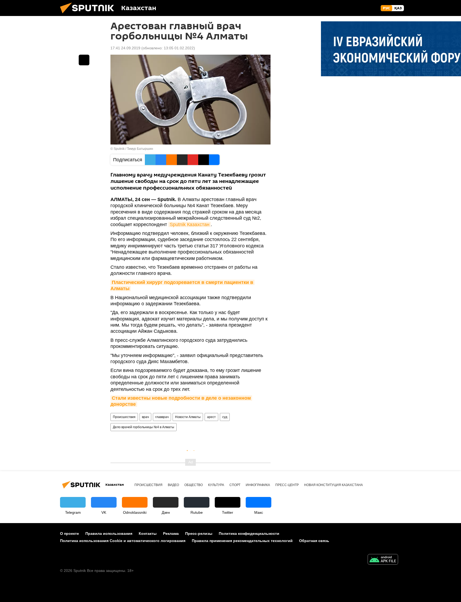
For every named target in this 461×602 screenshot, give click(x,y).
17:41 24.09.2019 (125, 48)
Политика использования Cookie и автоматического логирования (122, 541)
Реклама (171, 533)
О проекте (69, 533)
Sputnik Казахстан (189, 224)
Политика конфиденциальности (249, 533)
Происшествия (124, 417)
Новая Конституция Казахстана (333, 485)
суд (224, 417)
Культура (216, 485)
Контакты (148, 533)
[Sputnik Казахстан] (89, 15)
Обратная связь (314, 541)
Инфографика (258, 485)
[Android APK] (383, 560)
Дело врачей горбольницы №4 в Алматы (143, 427)
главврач (162, 417)
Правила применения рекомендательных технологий (242, 541)
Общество (193, 485)
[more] (84, 60)
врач (145, 417)
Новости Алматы (188, 417)
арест (211, 417)
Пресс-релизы (198, 533)
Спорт (234, 485)
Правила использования (108, 533)
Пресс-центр (287, 485)
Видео (173, 485)
